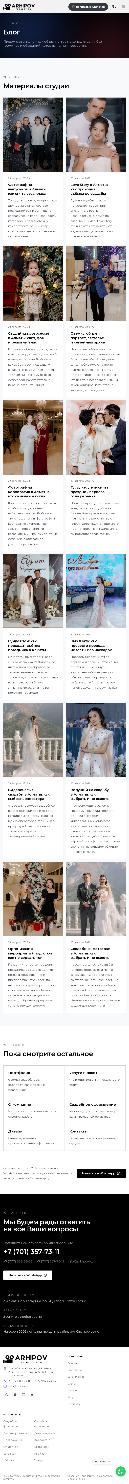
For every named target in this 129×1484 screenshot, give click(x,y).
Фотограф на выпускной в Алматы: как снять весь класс (27, 189)
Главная (73, 1363)
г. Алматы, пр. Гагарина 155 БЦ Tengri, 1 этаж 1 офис (44, 1301)
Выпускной (41, 1446)
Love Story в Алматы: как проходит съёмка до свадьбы (89, 189)
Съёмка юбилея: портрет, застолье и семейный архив (88, 337)
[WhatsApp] (6, 1394)
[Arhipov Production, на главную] (19, 7)
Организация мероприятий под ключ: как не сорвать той (30, 953)
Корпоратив (42, 1440)
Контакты (74, 1404)
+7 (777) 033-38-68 (17, 1261)
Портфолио (75, 1370)
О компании (76, 1376)
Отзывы (73, 1390)
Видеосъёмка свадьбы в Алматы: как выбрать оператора (29, 794)
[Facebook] (15, 1394)
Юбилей (8, 1460)
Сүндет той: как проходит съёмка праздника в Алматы (27, 645)
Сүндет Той (10, 1446)
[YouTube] (32, 1394)
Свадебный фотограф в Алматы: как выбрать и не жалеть (91, 953)
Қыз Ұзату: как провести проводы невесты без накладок (91, 645)
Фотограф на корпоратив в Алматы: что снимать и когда (28, 491)
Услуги (72, 1397)
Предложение (13, 1440)
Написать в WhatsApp (90, 6)
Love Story (9, 1453)
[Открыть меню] (123, 6)
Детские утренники (16, 1433)
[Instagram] (23, 1394)
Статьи (72, 1383)
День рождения (44, 1433)
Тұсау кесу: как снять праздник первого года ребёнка (90, 491)
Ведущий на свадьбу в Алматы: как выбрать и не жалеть (90, 794)
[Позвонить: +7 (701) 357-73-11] (114, 6)
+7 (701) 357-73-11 (31, 1251)
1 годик (39, 1460)
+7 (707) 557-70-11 (50, 1261)
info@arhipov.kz (80, 1261)
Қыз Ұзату (40, 1453)
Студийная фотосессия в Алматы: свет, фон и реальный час (29, 337)
